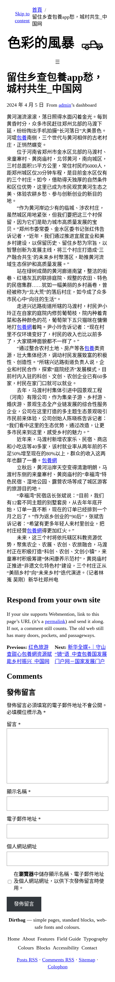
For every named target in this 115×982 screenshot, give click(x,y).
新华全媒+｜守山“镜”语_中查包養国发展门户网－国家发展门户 (81, 654)
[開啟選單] (57, 61)
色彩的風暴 (41, 42)
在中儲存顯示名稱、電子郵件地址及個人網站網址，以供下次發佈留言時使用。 (59, 881)
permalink (55, 621)
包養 (22, 138)
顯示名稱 (19, 792)
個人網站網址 (22, 846)
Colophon (58, 966)
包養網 (24, 327)
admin (65, 105)
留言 (14, 724)
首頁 (37, 10)
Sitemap (87, 960)
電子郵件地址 (24, 819)
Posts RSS (27, 960)
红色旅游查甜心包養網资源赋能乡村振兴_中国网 (29, 654)
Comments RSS (58, 960)
